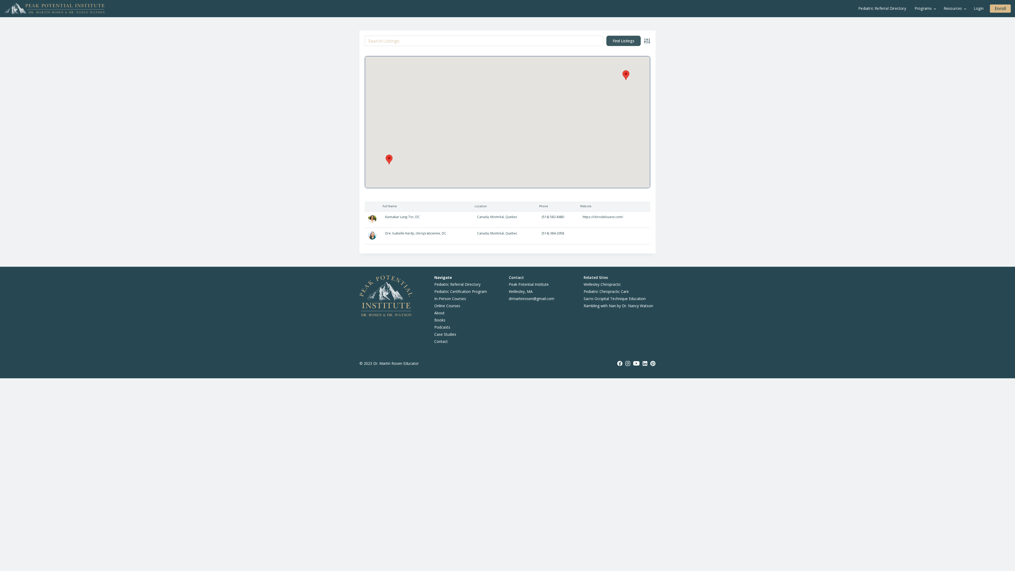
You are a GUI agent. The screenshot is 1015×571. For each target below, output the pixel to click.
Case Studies (445, 334)
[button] (389, 159)
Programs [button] (923, 8)
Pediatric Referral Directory (882, 8)
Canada (483, 217)
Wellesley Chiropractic (602, 284)
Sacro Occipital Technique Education (615, 298)
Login (979, 8)
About (439, 312)
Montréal (497, 217)
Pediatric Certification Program (460, 291)
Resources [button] (953, 8)
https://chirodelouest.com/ (603, 217)
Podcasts (442, 327)
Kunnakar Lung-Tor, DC (402, 217)
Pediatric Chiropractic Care (606, 291)
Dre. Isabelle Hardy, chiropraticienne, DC (415, 233)
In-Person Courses (450, 298)
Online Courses (447, 305)
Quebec (511, 217)
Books (439, 320)
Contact (441, 341)
